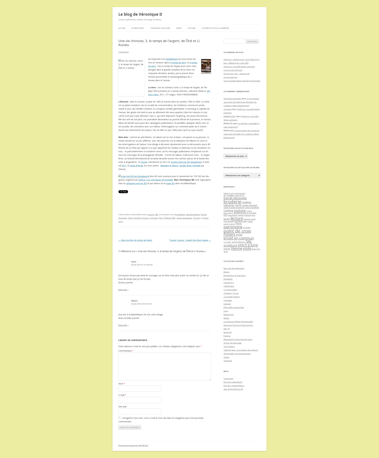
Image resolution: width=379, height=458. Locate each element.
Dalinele (227, 304)
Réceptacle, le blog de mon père (238, 339)
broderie (232, 202)
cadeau (246, 202)
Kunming (138, 218)
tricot (227, 248)
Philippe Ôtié (169, 218)
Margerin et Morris (169, 165)
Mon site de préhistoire (234, 268)
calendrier (229, 205)
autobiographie (193, 214)
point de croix (237, 231)
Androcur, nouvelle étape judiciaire (239, 66)
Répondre (122, 289)
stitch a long (248, 245)
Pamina (227, 336)
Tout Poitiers (229, 346)
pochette (246, 227)
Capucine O (229, 282)
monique (228, 109)
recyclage (227, 242)
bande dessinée (235, 198)
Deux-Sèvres (228, 213)
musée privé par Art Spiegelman (186, 162)
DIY (225, 215)
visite (247, 248)
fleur (253, 215)
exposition (232, 215)
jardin (227, 219)
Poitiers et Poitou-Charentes (215, 28)
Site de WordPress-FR (233, 389)
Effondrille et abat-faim (234, 307)
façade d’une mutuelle (189, 165)
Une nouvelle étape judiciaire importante (242, 80)
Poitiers (229, 234)
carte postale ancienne (234, 207)
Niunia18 (227, 332)
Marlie (226, 318)
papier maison (229, 224)
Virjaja (226, 357)
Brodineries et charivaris (235, 275)
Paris (161, 218)
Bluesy (227, 272)
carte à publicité (252, 207)
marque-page (250, 219)
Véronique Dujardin (232, 98)
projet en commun (239, 238)
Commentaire (125, 350)
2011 (124, 165)
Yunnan (196, 218)
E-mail (122, 395)
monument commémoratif (235, 221)
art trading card (231, 195)
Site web (122, 406)
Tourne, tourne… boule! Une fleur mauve (190, 240)
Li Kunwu (154, 218)
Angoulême (180, 214)
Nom (121, 383)
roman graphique (184, 218)
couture (240, 210)
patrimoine (233, 226)
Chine (130, 218)
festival (247, 215)
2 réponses (123, 52)
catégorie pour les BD (136, 183)
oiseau (250, 221)
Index (179, 28)
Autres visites (137, 28)
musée (144, 162)
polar (239, 235)
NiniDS (134, 300)
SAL (249, 241)
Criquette (228, 300)
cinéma (228, 210)
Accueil (122, 28)
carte (238, 205)
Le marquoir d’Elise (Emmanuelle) (238, 321)
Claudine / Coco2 (231, 293)
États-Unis (256, 249)
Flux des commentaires (234, 385)
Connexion (228, 378)
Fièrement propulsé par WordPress (133, 445)
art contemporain (238, 193)
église (226, 251)
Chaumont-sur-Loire (160, 28)
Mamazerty (229, 314)
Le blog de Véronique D (140, 14)
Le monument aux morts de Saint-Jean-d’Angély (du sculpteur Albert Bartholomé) (241, 102)
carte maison (249, 205)
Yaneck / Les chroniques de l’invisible (155, 179)
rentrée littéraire (238, 242)
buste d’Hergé (136, 165)
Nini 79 (226, 328)
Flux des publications (233, 382)
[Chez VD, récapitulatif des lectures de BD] (133, 176)
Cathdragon (229, 286)
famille (241, 215)
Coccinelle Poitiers (232, 296)
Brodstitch (228, 279)
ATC (242, 195)
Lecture (191, 28)
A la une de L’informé (233, 70)
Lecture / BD (152, 214)
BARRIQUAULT (230, 116)
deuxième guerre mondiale (245, 213)
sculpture (230, 245)
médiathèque (171, 59)
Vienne (236, 248)
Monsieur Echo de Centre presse (238, 325)
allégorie (227, 193)
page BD (170, 183)
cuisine (249, 211)
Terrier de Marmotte (233, 343)
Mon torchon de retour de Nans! (135, 240)
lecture (146, 218)
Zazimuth (228, 360)
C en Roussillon (230, 289)
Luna (226, 311)
